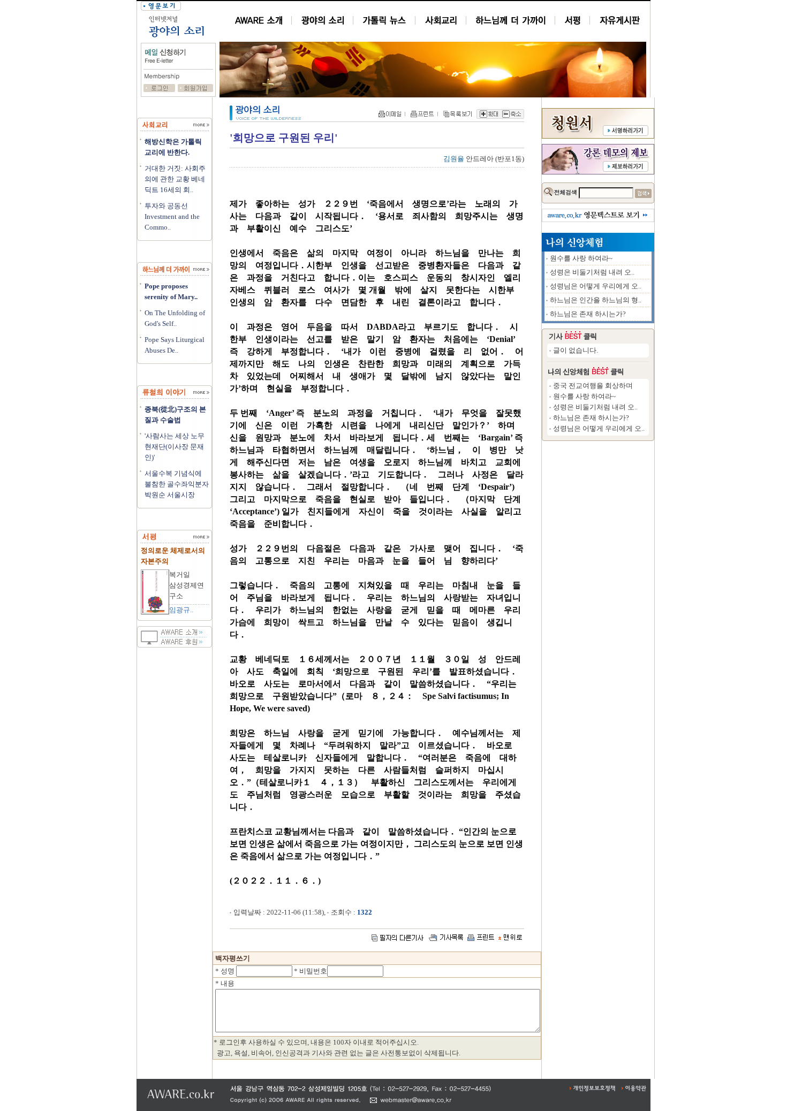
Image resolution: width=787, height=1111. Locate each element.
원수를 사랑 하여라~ (581, 258)
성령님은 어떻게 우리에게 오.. (595, 286)
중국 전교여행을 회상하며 (593, 386)
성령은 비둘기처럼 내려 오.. (592, 272)
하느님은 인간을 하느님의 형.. (595, 300)
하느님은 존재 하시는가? (588, 314)
